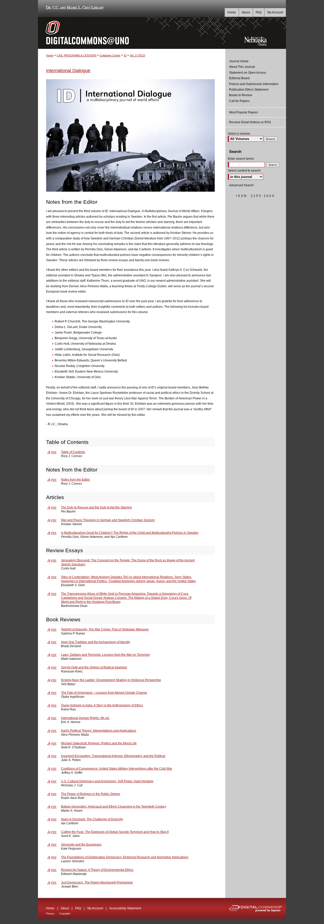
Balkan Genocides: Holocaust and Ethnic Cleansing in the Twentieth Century (113, 806)
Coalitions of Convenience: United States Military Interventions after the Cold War (116, 768)
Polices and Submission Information (253, 84)
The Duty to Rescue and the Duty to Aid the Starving (96, 507)
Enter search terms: (241, 158)
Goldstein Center (110, 55)
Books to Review (240, 95)
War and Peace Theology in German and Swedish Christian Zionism (108, 520)
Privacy (50, 913)
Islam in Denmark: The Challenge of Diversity (92, 819)
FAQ (78, 908)
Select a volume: (239, 133)
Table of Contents (73, 452)
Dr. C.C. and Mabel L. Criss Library (74, 8)
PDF (54, 452)
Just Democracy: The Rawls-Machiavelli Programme (97, 882)
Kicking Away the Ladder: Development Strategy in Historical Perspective (111, 680)
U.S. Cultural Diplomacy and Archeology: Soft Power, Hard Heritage (107, 781)
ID (125, 55)
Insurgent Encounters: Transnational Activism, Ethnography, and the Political (113, 756)
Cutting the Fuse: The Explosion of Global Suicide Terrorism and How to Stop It (115, 832)
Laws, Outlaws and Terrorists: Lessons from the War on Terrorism (105, 654)
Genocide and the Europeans (81, 844)
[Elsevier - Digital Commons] (255, 908)
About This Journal (242, 67)
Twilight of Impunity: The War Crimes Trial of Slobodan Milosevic (105, 629)
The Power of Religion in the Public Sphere (90, 794)
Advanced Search (241, 185)
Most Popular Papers (243, 112)
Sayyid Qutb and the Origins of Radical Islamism (94, 667)
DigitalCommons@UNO (131, 33)
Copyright (64, 913)
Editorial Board (239, 78)
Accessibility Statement (125, 908)
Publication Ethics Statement (248, 89)
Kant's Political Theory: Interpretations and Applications (98, 730)
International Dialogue (68, 70)
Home (49, 55)
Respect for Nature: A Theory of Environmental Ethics (97, 870)
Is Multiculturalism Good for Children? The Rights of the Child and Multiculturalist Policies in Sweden (129, 533)
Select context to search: (244, 170)
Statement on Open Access (247, 72)
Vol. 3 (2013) (137, 55)
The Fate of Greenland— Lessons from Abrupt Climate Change (104, 692)
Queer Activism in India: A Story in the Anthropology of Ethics (102, 705)
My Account (95, 908)
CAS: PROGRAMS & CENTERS (76, 55)
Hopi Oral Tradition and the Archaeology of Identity (95, 642)
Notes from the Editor (75, 479)
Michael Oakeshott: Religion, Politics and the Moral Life (99, 743)
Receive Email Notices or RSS (250, 122)
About (65, 908)
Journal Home (239, 61)
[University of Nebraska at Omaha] (255, 19)
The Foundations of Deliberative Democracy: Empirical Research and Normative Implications (124, 857)
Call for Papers (239, 101)
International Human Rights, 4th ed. (85, 718)
